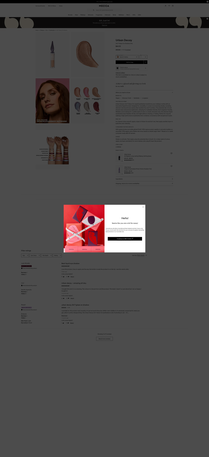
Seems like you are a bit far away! (125, 223)
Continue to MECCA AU (124, 239)
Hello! (125, 218)
